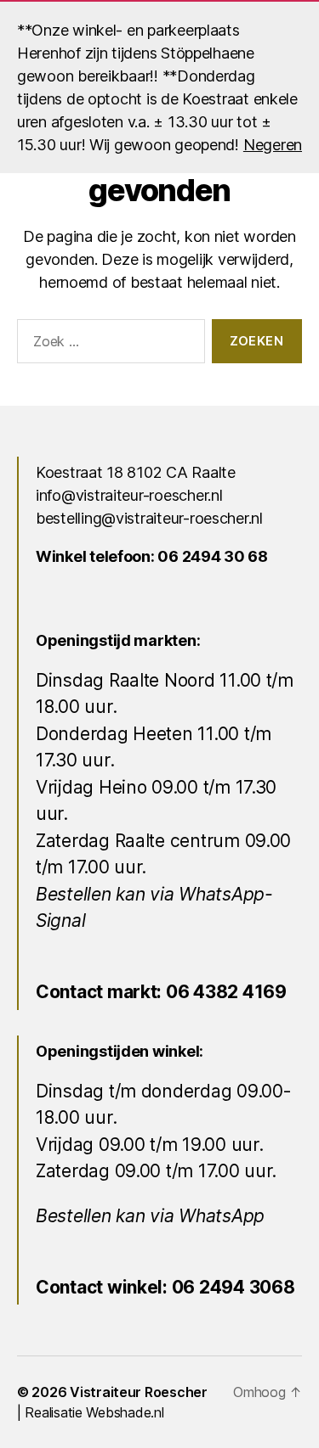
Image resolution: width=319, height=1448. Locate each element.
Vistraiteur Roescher (139, 1391)
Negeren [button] (272, 145)
